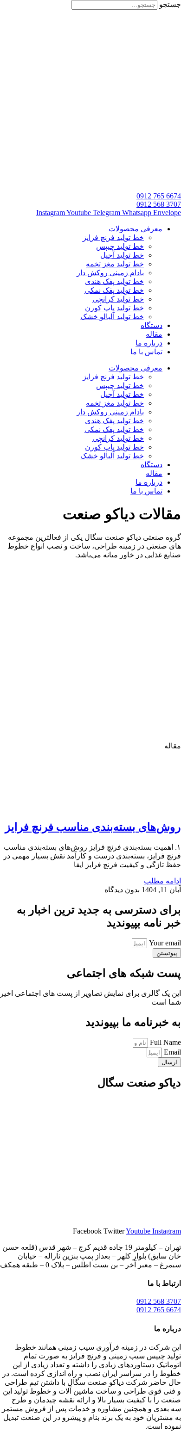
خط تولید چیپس (120, 246)
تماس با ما (146, 352)
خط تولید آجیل (122, 255)
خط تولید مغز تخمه (115, 264)
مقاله (154, 334)
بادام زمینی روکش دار (110, 273)
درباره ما (149, 343)
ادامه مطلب (162, 881)
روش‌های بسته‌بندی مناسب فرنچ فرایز (93, 827)
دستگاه (151, 325)
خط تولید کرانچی (118, 299)
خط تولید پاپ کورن (114, 308)
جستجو (170, 4)
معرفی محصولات (135, 229)
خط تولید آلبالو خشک (112, 317)
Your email (164, 943)
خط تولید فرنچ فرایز (113, 237)
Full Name (164, 1042)
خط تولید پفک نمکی (114, 290)
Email (171, 1052)
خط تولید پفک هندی (114, 281)
